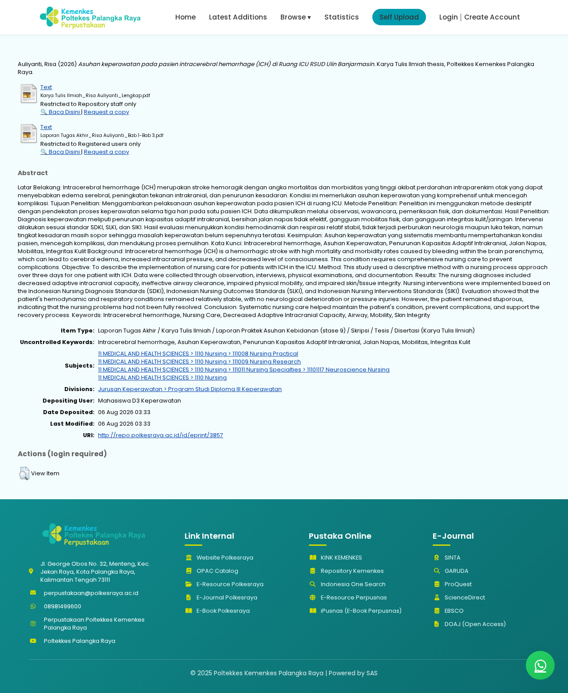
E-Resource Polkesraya (229, 584)
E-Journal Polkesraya (226, 597)
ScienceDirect (464, 597)
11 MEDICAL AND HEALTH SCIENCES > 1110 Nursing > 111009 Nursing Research (199, 361)
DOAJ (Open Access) (474, 624)
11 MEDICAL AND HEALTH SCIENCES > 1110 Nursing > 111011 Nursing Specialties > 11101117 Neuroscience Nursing (244, 369)
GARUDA (456, 571)
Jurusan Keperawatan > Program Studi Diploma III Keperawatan (190, 389)
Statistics (341, 17)
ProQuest (457, 584)
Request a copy (106, 112)
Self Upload (399, 17)
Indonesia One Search (353, 584)
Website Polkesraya (224, 557)
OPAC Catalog (216, 571)
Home (185, 17)
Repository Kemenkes (352, 571)
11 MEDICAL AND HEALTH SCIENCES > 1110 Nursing (162, 377)
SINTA (452, 557)
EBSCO (453, 611)
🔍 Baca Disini (60, 112)
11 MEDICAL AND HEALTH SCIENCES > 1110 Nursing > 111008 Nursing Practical (198, 353)
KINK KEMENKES (341, 557)
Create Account (492, 17)
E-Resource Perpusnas (353, 597)
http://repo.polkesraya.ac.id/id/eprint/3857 (160, 435)
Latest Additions (238, 17)
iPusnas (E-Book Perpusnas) (361, 611)
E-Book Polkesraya (222, 611)
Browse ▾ (295, 17)
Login (448, 17)
